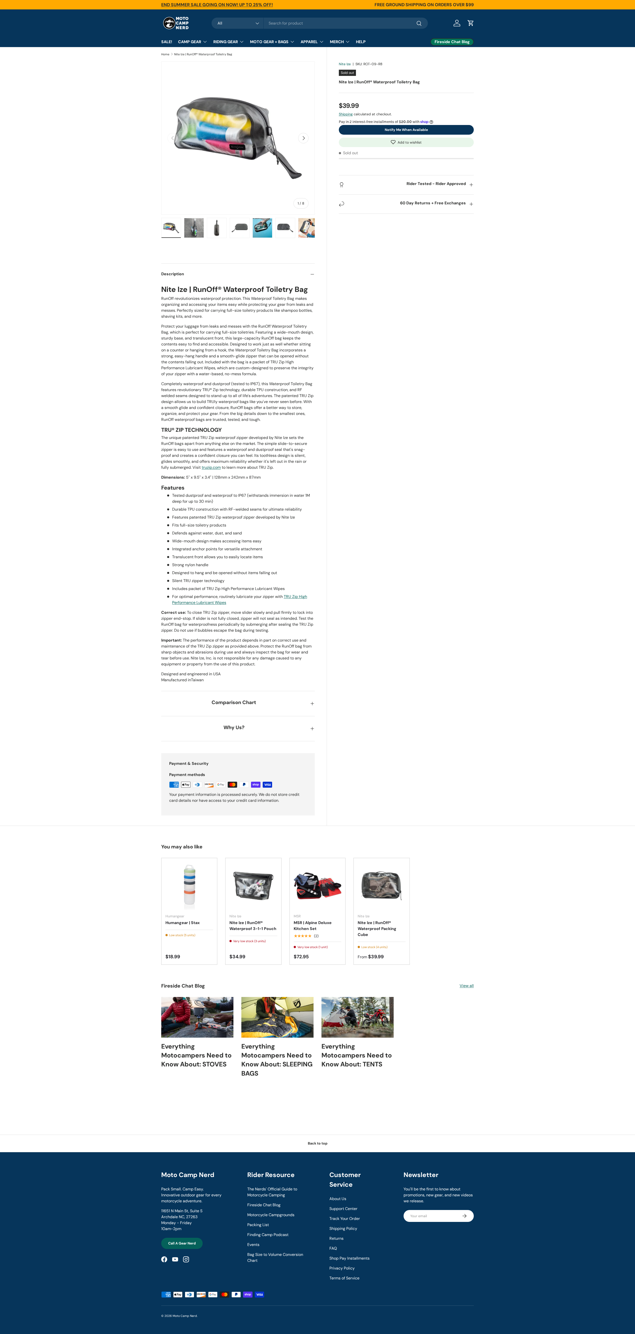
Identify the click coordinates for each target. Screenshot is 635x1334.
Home (165, 54)
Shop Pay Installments (349, 1258)
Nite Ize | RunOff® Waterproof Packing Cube (377, 928)
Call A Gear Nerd (182, 1243)
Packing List (258, 1224)
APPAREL (309, 41)
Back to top (317, 1143)
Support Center (343, 1208)
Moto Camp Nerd (185, 1316)
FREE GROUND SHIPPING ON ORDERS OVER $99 (424, 4)
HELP (361, 41)
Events (253, 1244)
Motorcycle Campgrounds (270, 1214)
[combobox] (320, 23)
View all (467, 985)
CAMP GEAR (189, 41)
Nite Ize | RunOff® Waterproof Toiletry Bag (203, 54)
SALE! (166, 41)
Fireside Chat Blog (264, 1205)
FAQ (333, 1248)
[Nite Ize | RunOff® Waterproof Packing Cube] (381, 886)
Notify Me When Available (406, 129)
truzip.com (211, 467)
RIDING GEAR (225, 41)
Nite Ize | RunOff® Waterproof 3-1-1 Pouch (252, 925)
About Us (337, 1198)
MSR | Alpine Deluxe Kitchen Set (313, 925)
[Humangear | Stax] (189, 886)
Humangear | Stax (182, 922)
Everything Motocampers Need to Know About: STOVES (196, 1055)
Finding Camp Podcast (267, 1234)
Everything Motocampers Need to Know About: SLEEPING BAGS (277, 1060)
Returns (336, 1238)
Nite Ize (345, 64)
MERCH (337, 41)
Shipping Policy (343, 1228)
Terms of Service (344, 1278)
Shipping (346, 114)
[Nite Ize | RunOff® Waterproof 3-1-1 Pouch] (253, 886)
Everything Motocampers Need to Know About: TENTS (356, 1055)
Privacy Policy (342, 1268)
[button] (406, 142)
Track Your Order (344, 1218)
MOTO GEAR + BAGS (269, 41)
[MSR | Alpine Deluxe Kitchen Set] (317, 886)
